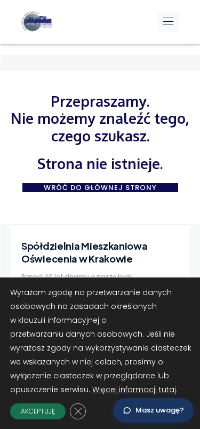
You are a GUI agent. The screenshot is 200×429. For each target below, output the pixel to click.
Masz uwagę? (159, 410)
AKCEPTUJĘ (38, 411)
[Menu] (168, 21)
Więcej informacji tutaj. (135, 389)
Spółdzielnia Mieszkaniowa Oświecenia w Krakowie (84, 252)
